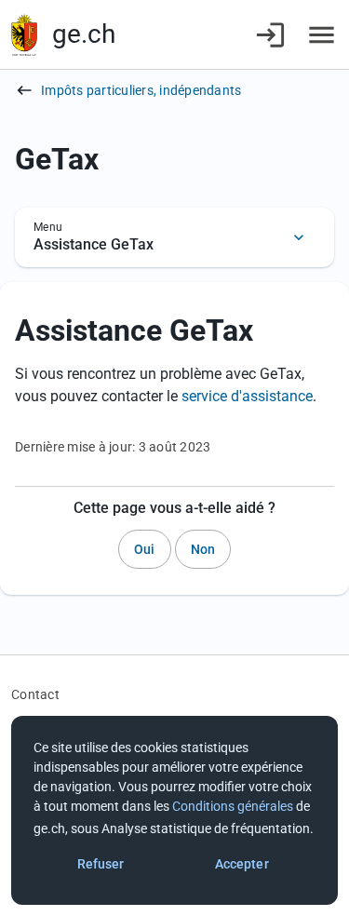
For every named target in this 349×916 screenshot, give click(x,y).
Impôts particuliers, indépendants (141, 90)
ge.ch (83, 34)
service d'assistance (247, 396)
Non (203, 549)
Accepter (242, 863)
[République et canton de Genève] (24, 35)
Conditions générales (232, 806)
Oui (144, 549)
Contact (35, 694)
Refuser (101, 863)
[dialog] (174, 810)
